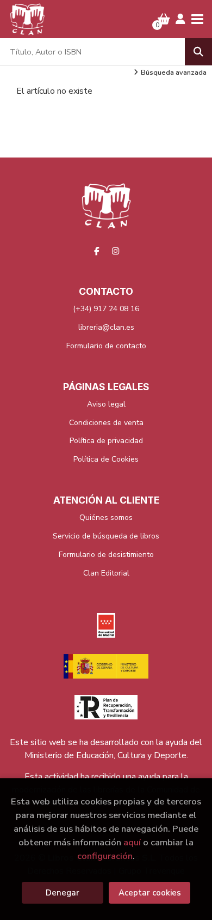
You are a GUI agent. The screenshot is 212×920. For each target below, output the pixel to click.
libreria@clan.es (106, 327)
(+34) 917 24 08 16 (106, 309)
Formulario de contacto (106, 346)
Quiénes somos (106, 517)
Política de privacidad (106, 440)
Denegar (62, 892)
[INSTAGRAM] (116, 251)
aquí (132, 842)
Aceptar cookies (150, 892)
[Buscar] (198, 51)
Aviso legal (106, 404)
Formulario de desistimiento (106, 554)
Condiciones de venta (106, 422)
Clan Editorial (106, 573)
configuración (105, 856)
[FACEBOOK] (97, 251)
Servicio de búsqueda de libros (106, 536)
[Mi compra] (164, 19)
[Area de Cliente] (180, 19)
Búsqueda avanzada (174, 72)
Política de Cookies (106, 459)
